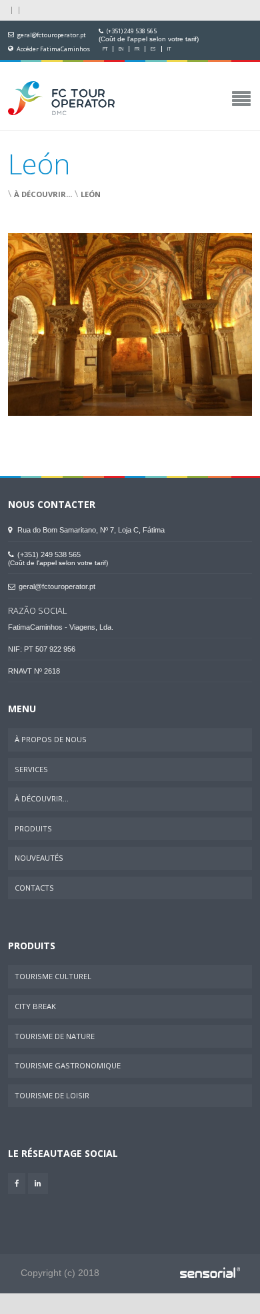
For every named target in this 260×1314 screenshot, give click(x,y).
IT (169, 49)
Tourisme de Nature (55, 1036)
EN (121, 49)
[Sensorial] (210, 1273)
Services (31, 769)
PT (105, 49)
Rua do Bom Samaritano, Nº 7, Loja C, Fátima (90, 530)
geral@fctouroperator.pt (51, 35)
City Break (35, 1006)
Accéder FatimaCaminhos (53, 49)
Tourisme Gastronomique (68, 1065)
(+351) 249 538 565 (132, 31)
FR (137, 49)
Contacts (34, 888)
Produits (33, 828)
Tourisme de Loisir (52, 1095)
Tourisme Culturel (53, 976)
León (91, 194)
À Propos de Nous (51, 739)
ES (153, 49)
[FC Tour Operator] (61, 99)
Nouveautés (39, 858)
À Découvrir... (43, 194)
